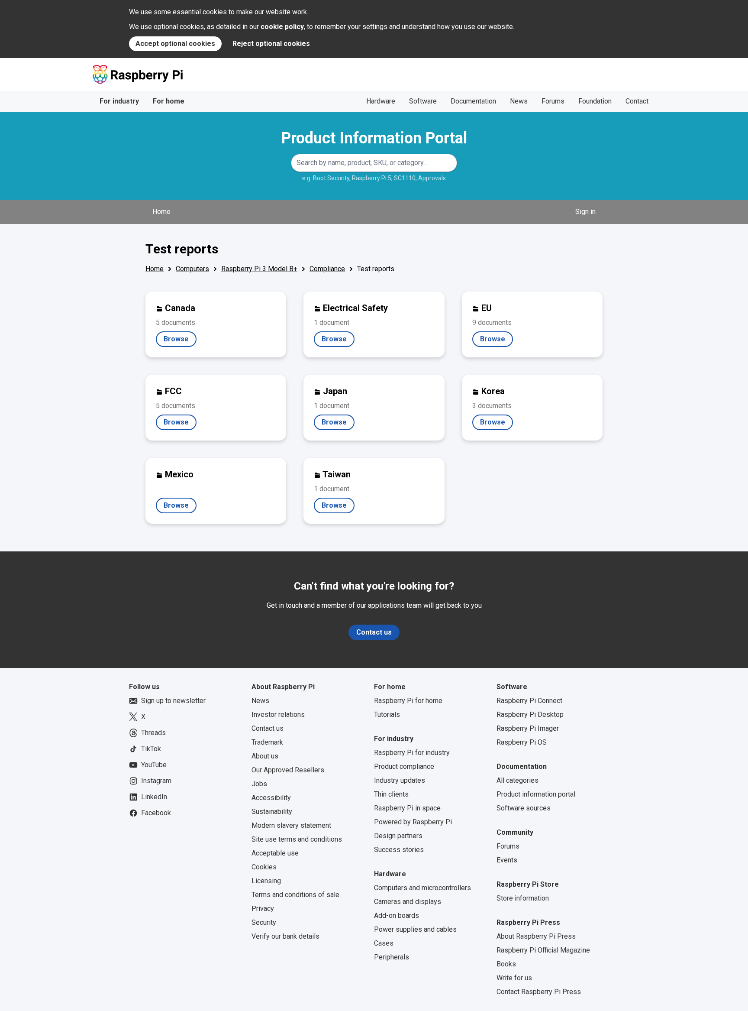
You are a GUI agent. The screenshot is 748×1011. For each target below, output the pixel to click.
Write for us (514, 978)
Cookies (264, 867)
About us (264, 756)
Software (423, 101)
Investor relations (278, 714)
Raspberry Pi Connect (529, 701)
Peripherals (391, 957)
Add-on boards (396, 915)
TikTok (151, 749)
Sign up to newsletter (173, 701)
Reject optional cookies (271, 43)
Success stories (399, 850)
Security (263, 922)
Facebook (156, 813)
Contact (636, 101)
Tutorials (387, 714)
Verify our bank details (285, 936)
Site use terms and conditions (296, 839)
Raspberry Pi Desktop (530, 714)
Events (507, 860)
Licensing (266, 881)
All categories (517, 780)
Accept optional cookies (175, 43)
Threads (153, 733)
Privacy (262, 908)
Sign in (585, 211)
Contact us (374, 632)
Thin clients (391, 794)
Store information (523, 898)
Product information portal (536, 794)
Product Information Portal (374, 138)
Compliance (327, 269)
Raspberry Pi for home (408, 701)
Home (161, 211)
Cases (383, 943)
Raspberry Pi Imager (528, 728)
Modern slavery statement (291, 825)
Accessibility (271, 798)
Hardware (380, 101)
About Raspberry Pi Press (536, 936)
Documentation (473, 101)
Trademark (267, 742)
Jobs (259, 784)
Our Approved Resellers (287, 770)
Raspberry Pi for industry (412, 753)
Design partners (398, 836)
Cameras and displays (407, 902)
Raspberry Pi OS (522, 742)
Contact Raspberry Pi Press (539, 992)
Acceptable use (275, 853)
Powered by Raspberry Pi (413, 822)
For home (168, 101)
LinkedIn (154, 797)
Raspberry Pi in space (407, 808)
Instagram (156, 781)
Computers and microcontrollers (422, 888)
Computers (192, 269)
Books (506, 964)
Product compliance (404, 766)
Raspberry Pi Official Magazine (543, 950)
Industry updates (399, 780)
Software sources (524, 808)
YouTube (154, 765)
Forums (553, 101)
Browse (180, 341)
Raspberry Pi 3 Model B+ (259, 269)
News (519, 101)
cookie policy (282, 27)
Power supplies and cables (415, 929)
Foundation (595, 101)
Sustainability (271, 811)
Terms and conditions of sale (295, 895)
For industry (119, 101)
